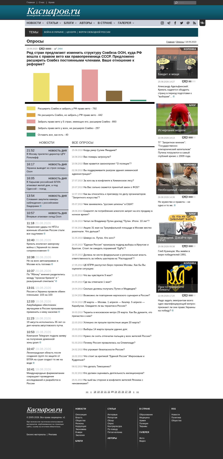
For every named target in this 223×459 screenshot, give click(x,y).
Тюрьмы (143, 426)
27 (126, 392)
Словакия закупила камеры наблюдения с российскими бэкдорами (42, 202)
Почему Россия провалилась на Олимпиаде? (109, 342)
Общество (80, 420)
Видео (142, 441)
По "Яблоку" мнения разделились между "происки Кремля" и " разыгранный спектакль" (46, 278)
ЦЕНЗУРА (71, 32)
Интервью (112, 414)
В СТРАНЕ (105, 22)
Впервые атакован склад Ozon (44, 216)
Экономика (80, 429)
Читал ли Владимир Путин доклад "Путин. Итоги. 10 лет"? (116, 221)
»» (137, 392)
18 (95, 392)
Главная (31, 2)
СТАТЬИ (52, 22)
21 (105, 392)
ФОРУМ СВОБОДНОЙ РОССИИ (94, 32)
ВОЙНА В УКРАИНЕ (54, 32)
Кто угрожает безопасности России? (104, 349)
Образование (146, 414)
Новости (175, 414)
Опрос (110, 423)
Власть (78, 417)
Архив (51, 2)
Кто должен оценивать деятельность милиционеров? (113, 373)
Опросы (180, 42)
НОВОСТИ (34, 22)
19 (98, 392)
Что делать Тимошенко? (97, 366)
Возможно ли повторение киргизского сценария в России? (116, 295)
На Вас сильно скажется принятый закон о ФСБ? (111, 187)
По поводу (112, 429)
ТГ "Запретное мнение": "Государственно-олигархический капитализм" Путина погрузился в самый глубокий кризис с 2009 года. (174, 149)
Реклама (52, 434)
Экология (80, 435)
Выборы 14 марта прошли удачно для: (105, 329)
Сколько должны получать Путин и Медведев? (109, 288)
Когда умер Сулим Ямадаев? (100, 150)
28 (130, 392)
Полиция (143, 423)
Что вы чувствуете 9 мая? (98, 275)
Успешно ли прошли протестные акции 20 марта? (112, 322)
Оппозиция (81, 414)
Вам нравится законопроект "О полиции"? (107, 163)
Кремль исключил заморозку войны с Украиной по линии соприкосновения (43, 247)
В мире (78, 432)
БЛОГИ (69, 22)
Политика (176, 417)
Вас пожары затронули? (97, 156)
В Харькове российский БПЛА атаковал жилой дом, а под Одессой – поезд (43, 185)
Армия (142, 420)
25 (119, 392)
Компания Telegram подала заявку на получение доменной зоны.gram (46, 339)
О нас (41, 2)
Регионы (79, 423)
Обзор (110, 420)
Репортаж (112, 417)
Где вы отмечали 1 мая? (97, 281)
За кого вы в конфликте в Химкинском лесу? (108, 180)
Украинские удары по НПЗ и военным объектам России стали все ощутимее (45, 230)
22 (109, 392)
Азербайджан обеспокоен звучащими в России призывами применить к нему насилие (45, 308)
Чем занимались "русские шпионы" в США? (108, 204)
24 (116, 392)
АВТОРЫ (85, 22)
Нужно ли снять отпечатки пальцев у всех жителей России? (117, 336)
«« (87, 392)
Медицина (144, 417)
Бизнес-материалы (36, 434)
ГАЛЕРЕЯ (124, 22)
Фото (141, 438)
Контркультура (114, 426)
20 (102, 392)
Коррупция (80, 426)
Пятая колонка (114, 432)
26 (123, 392)
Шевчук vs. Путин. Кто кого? (99, 237)
